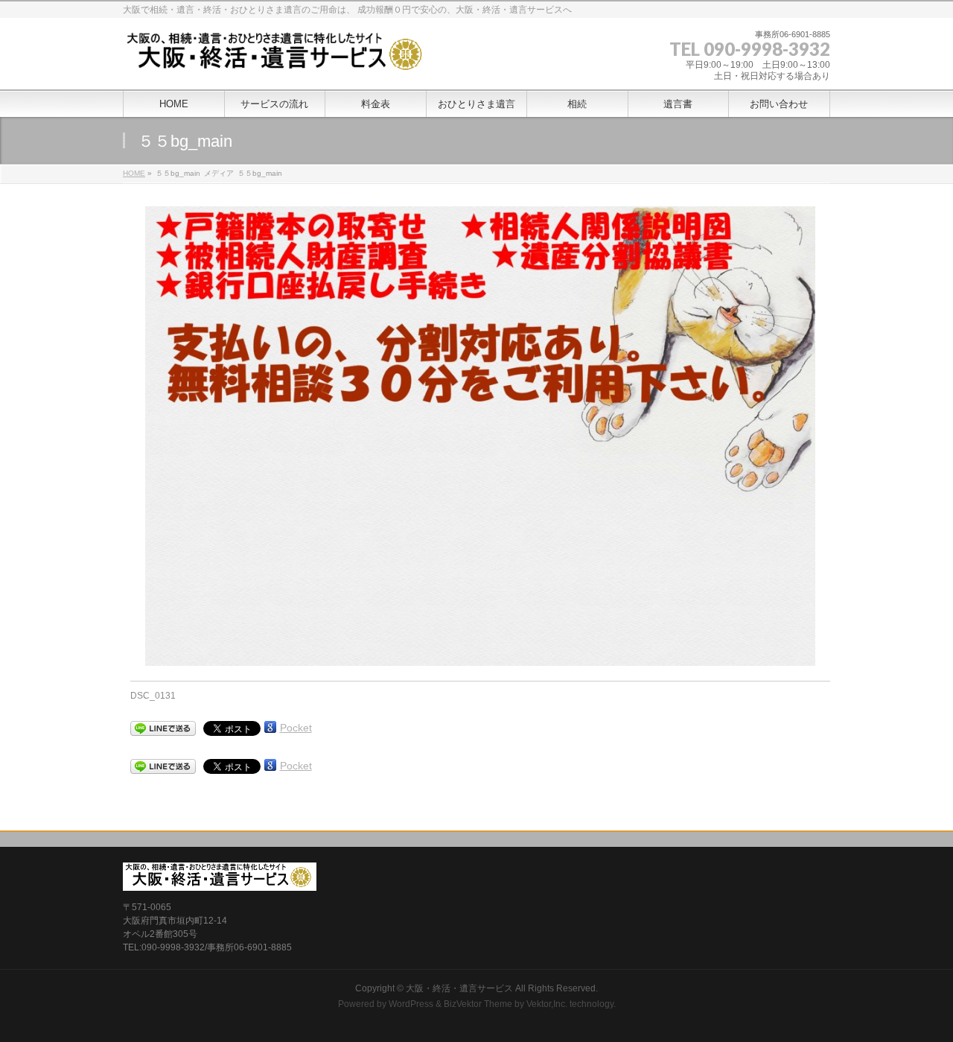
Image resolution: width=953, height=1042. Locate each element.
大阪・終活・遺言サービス (459, 988)
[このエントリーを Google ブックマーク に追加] (270, 727)
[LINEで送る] (163, 728)
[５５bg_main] (480, 436)
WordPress (411, 1004)
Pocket (296, 728)
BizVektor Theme (478, 1004)
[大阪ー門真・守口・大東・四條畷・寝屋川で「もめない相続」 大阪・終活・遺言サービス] (276, 59)
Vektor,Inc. (546, 1004)
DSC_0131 (153, 695)
